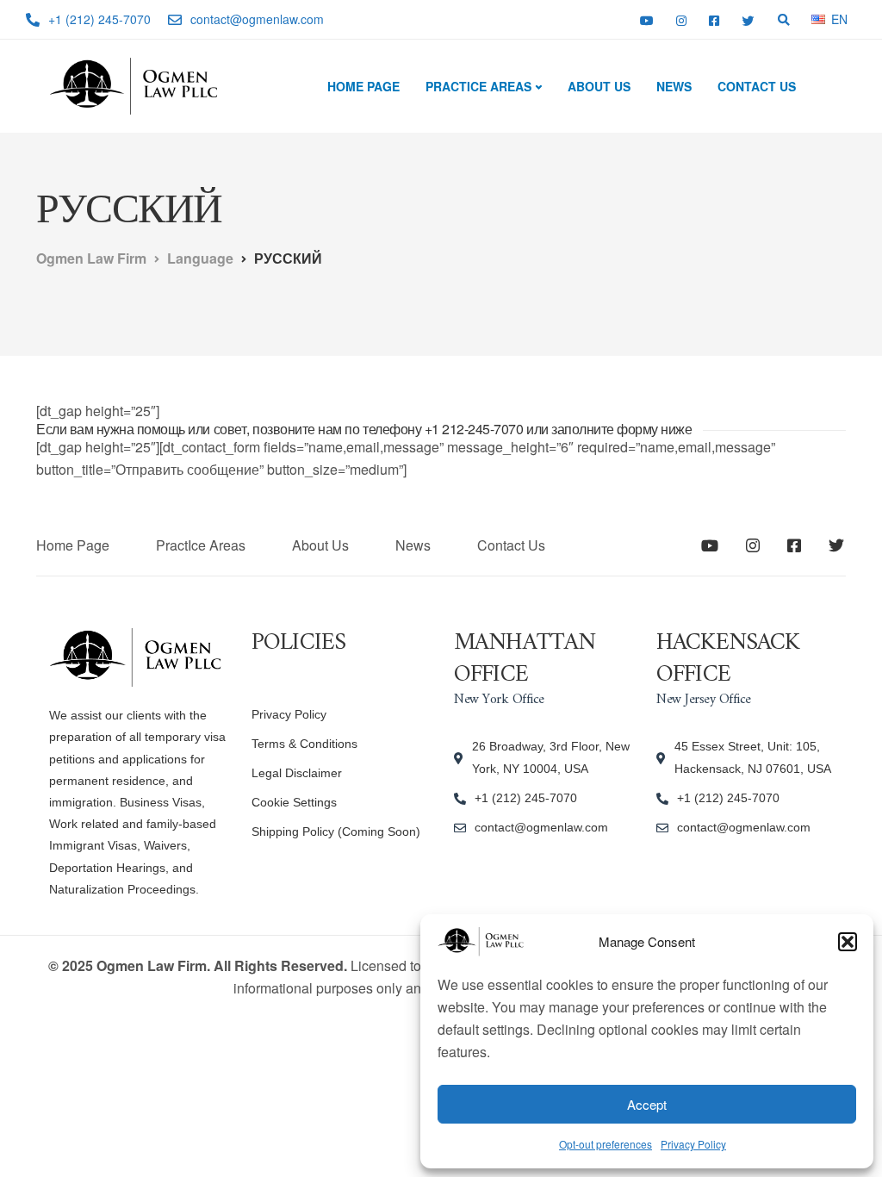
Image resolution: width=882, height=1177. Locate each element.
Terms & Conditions (304, 743)
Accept (647, 1104)
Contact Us (756, 86)
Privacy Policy (693, 1144)
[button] (847, 941)
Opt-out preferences (605, 1144)
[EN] (818, 18)
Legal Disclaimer (297, 773)
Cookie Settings (294, 802)
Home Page (363, 86)
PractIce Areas (478, 86)
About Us (599, 86)
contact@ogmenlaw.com (541, 827)
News (674, 86)
